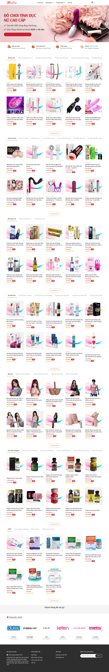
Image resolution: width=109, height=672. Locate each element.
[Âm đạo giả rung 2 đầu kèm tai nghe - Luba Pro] (74, 152)
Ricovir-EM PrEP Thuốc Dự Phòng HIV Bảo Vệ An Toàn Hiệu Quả (15, 588)
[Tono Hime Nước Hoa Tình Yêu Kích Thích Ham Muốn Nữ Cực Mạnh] (74, 264)
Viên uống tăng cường (81, 450)
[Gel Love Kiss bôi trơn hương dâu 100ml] (15, 309)
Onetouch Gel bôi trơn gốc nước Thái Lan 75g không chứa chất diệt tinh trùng (34, 355)
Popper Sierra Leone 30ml (14, 478)
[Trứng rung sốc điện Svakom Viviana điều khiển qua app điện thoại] (74, 71)
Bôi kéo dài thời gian (64, 450)
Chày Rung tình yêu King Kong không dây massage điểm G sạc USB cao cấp (73, 119)
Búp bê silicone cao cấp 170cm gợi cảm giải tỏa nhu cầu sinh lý (74, 400)
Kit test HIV (35, 529)
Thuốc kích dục (40, 219)
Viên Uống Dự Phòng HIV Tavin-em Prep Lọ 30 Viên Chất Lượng (53, 587)
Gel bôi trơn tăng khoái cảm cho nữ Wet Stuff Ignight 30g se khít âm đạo (15, 355)
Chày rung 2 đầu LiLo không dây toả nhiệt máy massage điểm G (34, 119)
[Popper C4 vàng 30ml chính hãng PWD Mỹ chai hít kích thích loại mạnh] (74, 496)
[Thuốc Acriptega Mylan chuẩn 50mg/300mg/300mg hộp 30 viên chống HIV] (34, 574)
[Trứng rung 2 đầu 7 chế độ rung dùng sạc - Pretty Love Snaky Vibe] (54, 185)
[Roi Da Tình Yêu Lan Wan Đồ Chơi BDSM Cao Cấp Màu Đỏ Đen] (34, 185)
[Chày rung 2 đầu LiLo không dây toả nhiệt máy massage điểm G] (34, 105)
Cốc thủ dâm (23, 138)
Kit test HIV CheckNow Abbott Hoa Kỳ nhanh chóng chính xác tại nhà (54, 555)
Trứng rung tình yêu (61, 58)
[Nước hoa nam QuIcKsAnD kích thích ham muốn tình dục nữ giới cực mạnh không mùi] (15, 264)
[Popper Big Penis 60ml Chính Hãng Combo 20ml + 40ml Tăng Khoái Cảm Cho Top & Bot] (34, 496)
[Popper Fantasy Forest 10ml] (34, 464)
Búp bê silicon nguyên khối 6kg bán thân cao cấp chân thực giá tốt (93, 431)
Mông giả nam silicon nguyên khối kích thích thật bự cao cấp (54, 401)
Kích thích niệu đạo (63, 138)
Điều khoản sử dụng (36, 657)
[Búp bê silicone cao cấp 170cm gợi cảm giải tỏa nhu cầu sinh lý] (74, 387)
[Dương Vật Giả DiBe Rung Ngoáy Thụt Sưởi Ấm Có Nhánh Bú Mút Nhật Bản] (93, 105)
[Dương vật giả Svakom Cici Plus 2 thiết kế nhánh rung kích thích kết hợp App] (34, 71)
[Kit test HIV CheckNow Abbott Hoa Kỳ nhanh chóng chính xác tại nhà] (54, 543)
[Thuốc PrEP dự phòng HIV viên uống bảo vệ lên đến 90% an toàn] (74, 543)
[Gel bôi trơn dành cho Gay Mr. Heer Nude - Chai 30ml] (34, 309)
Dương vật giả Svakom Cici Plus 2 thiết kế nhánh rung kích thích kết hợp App (34, 86)
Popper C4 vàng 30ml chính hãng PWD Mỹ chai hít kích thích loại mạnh (74, 510)
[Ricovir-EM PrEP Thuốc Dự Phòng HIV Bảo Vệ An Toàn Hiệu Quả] (15, 574)
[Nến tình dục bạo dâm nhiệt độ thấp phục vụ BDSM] (74, 185)
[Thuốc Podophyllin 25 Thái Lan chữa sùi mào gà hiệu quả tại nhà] (34, 543)
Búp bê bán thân (57, 374)
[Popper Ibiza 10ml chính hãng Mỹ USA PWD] (54, 496)
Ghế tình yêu (35, 138)
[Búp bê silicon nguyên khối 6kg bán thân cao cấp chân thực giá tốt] (93, 419)
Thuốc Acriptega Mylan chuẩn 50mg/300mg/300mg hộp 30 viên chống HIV (34, 587)
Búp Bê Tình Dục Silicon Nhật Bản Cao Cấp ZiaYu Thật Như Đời (15, 431)
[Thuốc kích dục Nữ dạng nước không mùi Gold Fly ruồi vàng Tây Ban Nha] (54, 232)
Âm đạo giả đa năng (95, 138)
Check (99, 656)
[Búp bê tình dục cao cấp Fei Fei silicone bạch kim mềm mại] (15, 387)
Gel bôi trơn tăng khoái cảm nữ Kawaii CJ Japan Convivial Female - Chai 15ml (54, 323)
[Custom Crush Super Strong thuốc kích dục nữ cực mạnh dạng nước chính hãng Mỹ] (15, 232)
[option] (54, 23)
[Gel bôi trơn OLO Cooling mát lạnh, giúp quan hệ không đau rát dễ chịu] (74, 309)
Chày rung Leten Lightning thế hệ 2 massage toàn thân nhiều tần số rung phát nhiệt (15, 86)
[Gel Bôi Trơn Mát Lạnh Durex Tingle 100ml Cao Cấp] (74, 340)
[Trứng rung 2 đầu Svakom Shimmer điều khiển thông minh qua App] (54, 105)
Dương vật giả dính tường (80, 58)
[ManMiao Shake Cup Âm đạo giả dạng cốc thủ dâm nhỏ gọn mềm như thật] (93, 152)
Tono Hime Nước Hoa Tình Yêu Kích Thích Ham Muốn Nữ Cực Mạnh (74, 276)
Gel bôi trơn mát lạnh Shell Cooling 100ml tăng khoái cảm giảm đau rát (54, 355)
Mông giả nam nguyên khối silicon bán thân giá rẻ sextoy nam (15, 166)
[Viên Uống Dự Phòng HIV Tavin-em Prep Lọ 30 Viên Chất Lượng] (54, 574)
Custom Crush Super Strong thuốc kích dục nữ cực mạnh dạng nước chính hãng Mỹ (15, 245)
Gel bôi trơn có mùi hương (43, 295)
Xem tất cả (54, 133)
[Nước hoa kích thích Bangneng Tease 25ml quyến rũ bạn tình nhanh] (93, 264)
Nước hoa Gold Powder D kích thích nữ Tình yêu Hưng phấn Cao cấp (74, 245)
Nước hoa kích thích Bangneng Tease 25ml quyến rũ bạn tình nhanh (92, 276)
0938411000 (94, 46)
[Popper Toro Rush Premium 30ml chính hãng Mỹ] (54, 464)
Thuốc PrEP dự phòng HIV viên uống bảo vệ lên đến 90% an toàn (73, 555)
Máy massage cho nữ (25, 58)
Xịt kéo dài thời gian (47, 450)
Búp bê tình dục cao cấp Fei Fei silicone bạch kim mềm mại (15, 400)
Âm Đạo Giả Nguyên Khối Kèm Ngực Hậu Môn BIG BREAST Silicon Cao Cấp (14, 200)
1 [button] (53, 40)
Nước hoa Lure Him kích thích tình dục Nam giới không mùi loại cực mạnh (34, 245)
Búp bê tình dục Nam (41, 374)
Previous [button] (2, 23)
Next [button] (106, 23)
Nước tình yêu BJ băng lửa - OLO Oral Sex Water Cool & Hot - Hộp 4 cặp (93, 321)
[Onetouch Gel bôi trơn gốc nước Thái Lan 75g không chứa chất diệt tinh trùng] (34, 340)
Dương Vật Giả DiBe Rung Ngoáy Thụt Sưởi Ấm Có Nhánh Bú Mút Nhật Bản (93, 119)
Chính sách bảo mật (36, 660)
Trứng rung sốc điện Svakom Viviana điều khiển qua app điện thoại (74, 86)
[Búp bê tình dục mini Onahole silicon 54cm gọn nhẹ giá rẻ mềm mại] (34, 387)
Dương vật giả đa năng (43, 58)
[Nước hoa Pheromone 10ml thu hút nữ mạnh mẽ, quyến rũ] (34, 264)
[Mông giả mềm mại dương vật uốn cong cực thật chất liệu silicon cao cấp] (74, 419)
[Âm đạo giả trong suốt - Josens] (34, 152)
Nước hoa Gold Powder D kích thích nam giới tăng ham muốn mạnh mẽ (54, 276)
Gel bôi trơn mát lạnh (79, 295)
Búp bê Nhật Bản (72, 374)
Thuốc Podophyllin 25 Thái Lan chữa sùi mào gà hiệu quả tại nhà (34, 555)
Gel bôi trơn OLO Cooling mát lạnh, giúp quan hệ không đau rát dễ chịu (74, 321)
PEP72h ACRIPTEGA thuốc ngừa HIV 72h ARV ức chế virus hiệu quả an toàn (93, 556)
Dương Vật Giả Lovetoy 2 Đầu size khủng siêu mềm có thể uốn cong (54, 86)
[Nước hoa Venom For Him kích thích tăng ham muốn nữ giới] (93, 232)
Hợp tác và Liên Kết (61, 655)
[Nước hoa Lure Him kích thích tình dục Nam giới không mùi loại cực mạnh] (34, 232)
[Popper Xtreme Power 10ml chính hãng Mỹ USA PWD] (15, 496)
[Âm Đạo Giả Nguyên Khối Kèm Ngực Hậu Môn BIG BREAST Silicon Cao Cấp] (15, 185)
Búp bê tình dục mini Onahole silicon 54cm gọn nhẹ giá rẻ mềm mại (33, 400)
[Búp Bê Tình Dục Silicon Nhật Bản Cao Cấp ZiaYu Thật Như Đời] (15, 419)
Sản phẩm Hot (60, 657)
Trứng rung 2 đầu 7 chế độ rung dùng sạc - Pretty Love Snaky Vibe (54, 200)
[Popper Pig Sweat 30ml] (93, 496)
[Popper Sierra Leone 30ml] (15, 464)
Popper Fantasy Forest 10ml (34, 477)
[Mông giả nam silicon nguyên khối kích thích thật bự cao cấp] (54, 387)
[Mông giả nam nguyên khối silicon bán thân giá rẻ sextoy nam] (15, 152)
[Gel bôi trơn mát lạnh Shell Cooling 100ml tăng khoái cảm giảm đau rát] (54, 340)
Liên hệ (33, 662)
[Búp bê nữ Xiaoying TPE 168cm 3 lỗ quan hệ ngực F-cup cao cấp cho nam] (34, 419)
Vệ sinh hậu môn (48, 138)
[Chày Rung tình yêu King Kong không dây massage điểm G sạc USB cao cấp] (74, 105)
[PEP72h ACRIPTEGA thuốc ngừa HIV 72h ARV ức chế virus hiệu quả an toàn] (93, 543)
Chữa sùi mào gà (48, 529)
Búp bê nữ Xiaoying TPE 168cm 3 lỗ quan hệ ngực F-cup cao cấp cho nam (34, 431)
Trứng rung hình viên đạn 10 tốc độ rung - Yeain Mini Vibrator (93, 200)
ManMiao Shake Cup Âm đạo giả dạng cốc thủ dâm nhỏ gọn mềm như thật (93, 166)
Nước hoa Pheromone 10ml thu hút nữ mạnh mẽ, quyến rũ (34, 276)
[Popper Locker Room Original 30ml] (74, 464)
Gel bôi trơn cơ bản (25, 295)
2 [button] (55, 40)
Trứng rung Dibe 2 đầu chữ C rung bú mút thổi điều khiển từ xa (15, 119)
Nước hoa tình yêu (25, 219)
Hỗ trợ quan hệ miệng (29, 450)
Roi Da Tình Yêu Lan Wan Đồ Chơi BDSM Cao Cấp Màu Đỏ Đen (34, 200)
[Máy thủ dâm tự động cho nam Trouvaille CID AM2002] (54, 152)
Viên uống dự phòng (21, 529)
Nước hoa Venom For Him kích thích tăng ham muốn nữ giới (93, 245)
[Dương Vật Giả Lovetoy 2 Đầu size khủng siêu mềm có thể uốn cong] (54, 71)
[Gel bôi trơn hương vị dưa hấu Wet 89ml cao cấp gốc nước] (93, 340)
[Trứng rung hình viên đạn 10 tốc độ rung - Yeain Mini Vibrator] (93, 185)
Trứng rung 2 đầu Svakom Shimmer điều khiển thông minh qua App (53, 119)
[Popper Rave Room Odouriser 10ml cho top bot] (93, 464)
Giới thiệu (34, 655)
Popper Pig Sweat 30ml (92, 510)
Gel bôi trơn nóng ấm (62, 295)
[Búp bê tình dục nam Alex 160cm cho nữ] (93, 387)
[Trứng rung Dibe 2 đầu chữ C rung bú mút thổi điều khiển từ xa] (15, 105)
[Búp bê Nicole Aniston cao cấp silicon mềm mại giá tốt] (54, 419)
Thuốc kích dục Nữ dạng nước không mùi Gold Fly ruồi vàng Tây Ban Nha (54, 245)
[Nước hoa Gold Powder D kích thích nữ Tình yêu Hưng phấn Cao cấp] (74, 232)
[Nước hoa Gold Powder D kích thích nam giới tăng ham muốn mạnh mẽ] (54, 264)
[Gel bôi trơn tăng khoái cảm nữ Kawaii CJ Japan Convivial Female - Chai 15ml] (54, 309)
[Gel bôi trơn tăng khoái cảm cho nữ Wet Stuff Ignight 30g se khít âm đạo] (15, 340)
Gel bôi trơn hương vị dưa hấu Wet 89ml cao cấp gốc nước (93, 356)
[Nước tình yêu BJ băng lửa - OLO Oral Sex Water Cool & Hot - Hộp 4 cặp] (93, 309)
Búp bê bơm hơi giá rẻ (23, 374)
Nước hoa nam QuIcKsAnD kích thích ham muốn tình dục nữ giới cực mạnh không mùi (15, 276)
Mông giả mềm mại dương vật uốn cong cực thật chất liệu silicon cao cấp (73, 431)
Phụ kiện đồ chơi (79, 138)
